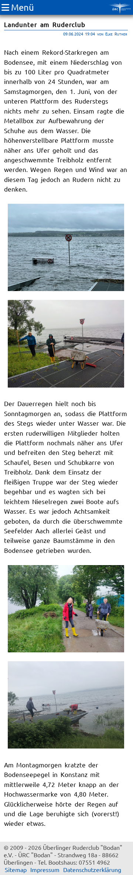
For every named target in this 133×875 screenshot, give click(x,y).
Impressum (44, 869)
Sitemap (16, 869)
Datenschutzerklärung (92, 869)
